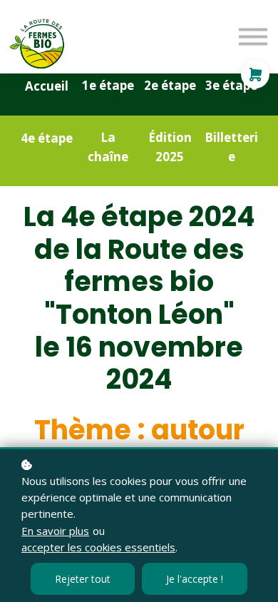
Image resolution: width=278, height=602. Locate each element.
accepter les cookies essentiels (98, 547)
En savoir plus (55, 531)
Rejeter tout (82, 579)
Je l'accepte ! (194, 579)
